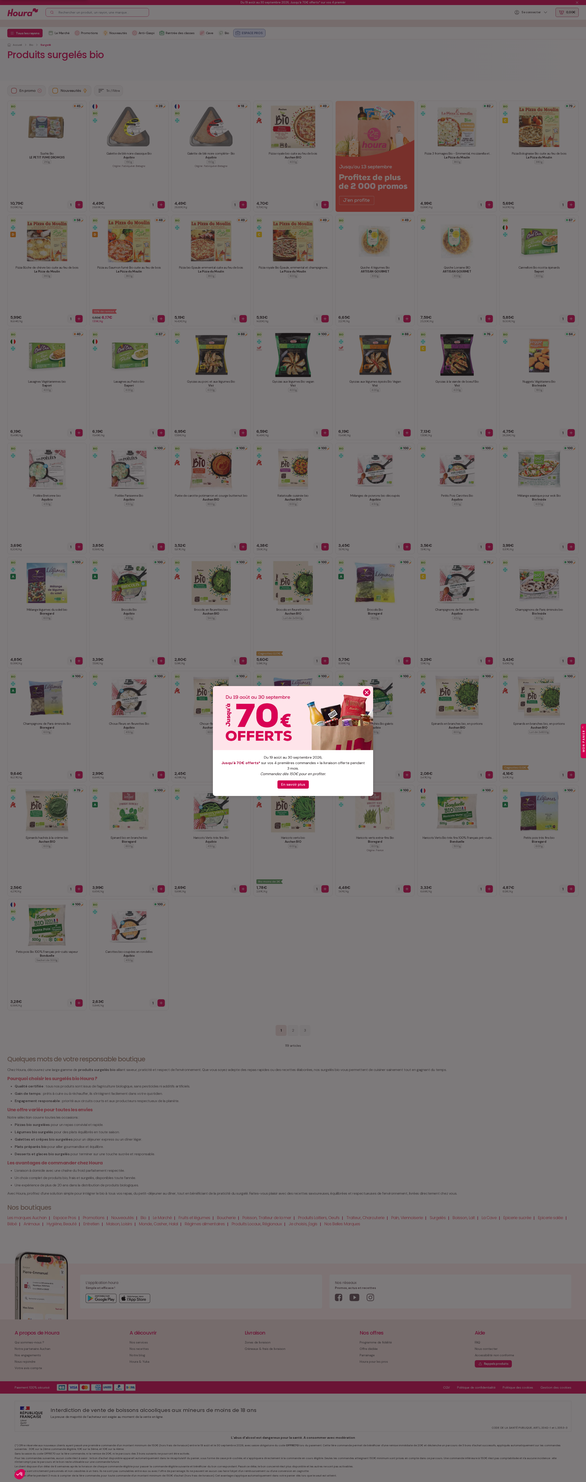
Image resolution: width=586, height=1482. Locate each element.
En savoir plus (293, 784)
